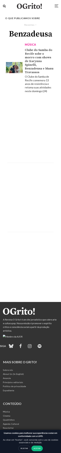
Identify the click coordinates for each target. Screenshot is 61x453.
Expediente (8, 390)
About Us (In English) (13, 374)
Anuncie (7, 378)
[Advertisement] (30, 127)
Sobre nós (8, 370)
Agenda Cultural (11, 424)
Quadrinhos (9, 420)
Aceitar (37, 448)
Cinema (6, 416)
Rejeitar (24, 448)
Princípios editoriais (13, 382)
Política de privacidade (14, 386)
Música (30, 44)
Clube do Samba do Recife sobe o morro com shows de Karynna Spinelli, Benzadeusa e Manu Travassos (39, 61)
